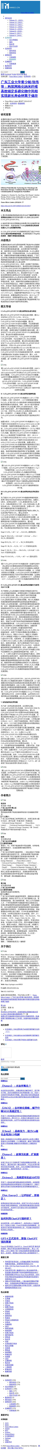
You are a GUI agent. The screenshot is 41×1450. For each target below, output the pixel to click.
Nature (7, 1428)
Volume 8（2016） (15, 35)
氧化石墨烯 (9, 1346)
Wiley (7, 1440)
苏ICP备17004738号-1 (15, 1448)
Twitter (14, 74)
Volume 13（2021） (16, 25)
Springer (8, 1438)
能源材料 (12, 59)
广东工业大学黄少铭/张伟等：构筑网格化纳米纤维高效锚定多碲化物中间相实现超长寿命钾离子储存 (20, 999)
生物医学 (8, 61)
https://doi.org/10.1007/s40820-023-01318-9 (15, 206)
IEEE (7, 1425)
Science (7, 1432)
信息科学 (8, 48)
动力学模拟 (13, 40)
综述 (6, 1341)
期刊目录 (8, 18)
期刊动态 (8, 1400)
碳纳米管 (8, 1316)
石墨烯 (7, 1299)
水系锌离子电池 (11, 1343)
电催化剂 (8, 1354)
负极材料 (8, 1324)
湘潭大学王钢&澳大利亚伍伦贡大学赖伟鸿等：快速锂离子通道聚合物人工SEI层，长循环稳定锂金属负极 (20, 1018)
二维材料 (8, 1367)
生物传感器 (9, 1365)
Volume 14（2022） (16, 22)
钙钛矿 (7, 1311)
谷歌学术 (8, 1442)
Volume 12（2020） (16, 27)
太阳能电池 (9, 1309)
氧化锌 (7, 1363)
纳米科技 (12, 53)
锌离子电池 (9, 1333)
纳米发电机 (9, 1328)
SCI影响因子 (9, 1436)
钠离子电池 (9, 1307)
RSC (6, 1430)
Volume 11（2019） (16, 29)
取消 (2, 1059)
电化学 (11, 44)
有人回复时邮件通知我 (11, 1067)
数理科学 (8, 66)
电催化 (7, 1318)
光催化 (7, 1301)
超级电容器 (9, 1296)
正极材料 (8, 1360)
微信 (25, 74)
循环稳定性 (9, 1335)
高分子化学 (13, 46)
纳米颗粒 (8, 1352)
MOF (7, 1326)
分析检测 (12, 64)
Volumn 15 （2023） (16, 20)
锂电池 (7, 1337)
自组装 (7, 1348)
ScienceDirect (9, 1434)
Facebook (8, 74)
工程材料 (12, 57)
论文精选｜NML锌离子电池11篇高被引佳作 (21, 1040)
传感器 (7, 1356)
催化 (11, 42)
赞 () (3, 1005)
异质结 (7, 1313)
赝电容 (7, 1350)
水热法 (7, 1322)
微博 (2, 74)
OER (7, 1359)
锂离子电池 (9, 1303)
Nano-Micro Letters (27, 13)
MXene (7, 1305)
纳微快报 (8, 68)
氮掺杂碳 (8, 1371)
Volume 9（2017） (15, 33)
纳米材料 (8, 1330)
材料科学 (8, 55)
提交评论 (4, 1069)
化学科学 (8, 38)
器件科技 (12, 51)
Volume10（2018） (16, 31)
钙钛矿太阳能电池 (12, 1320)
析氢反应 (8, 1369)
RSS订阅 (20, 74)
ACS (6, 1423)
